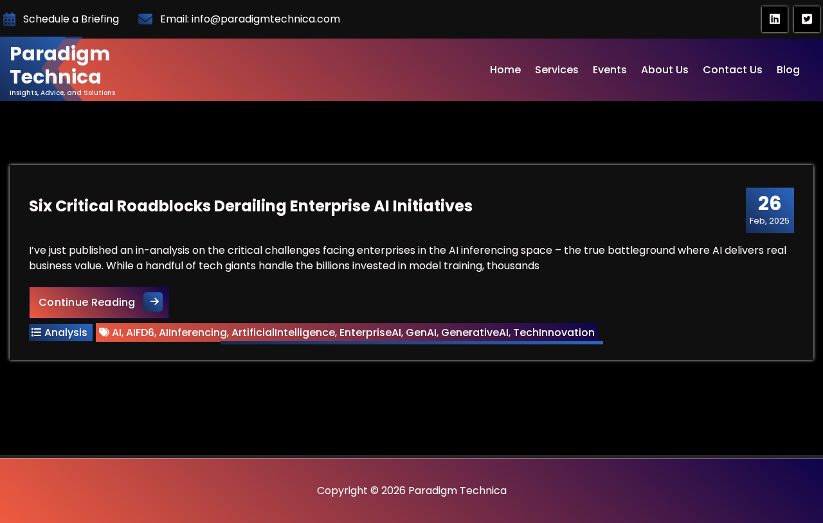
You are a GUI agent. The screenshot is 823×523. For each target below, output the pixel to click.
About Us (665, 69)
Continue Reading (104, 302)
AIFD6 (140, 332)
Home (505, 69)
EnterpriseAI (370, 332)
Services (557, 69)
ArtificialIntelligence (283, 332)
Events (610, 69)
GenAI (421, 332)
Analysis (65, 332)
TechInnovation (554, 332)
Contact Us (733, 69)
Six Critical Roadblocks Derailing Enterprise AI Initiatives (251, 206)
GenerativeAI (475, 332)
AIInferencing (193, 332)
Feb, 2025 (770, 209)
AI (117, 332)
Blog (788, 69)
